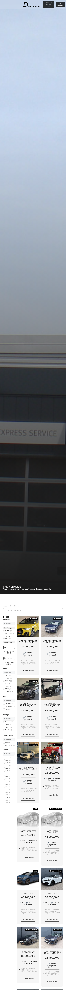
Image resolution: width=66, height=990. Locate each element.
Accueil (5, 606)
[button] (6, 4)
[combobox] (33, 610)
